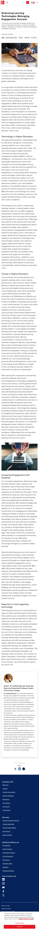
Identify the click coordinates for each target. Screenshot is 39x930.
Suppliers (5, 867)
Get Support (6, 831)
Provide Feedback (8, 871)
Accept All (19, 926)
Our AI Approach (8, 856)
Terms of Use (5, 906)
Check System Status (9, 828)
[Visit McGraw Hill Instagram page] (3, 883)
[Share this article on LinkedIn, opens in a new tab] (19, 769)
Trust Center (6, 810)
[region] (19, 921)
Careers (5, 788)
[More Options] (37, 2)
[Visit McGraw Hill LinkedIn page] (3, 879)
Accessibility (6, 845)
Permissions (6, 860)
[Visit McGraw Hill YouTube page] (3, 887)
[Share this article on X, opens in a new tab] (15, 769)
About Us (5, 785)
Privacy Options (19, 923)
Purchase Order (7, 863)
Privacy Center (6, 908)
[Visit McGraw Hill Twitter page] (3, 895)
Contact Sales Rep (8, 824)
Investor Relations (8, 796)
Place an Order (7, 835)
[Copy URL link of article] (23, 769)
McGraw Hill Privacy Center (26, 919)
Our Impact (6, 806)
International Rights (9, 852)
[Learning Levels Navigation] (7, 2)
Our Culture (6, 803)
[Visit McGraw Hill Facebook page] (3, 891)
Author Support (7, 849)
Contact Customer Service (11, 820)
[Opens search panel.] (27, 2)
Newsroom (6, 799)
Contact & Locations (9, 792)
